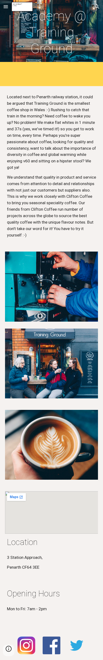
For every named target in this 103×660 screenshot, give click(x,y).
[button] (5, 6)
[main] (51, 32)
